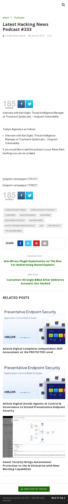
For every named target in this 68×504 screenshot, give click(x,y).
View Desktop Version (35, 489)
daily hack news (28, 215)
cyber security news (15, 210)
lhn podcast (54, 226)
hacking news (36, 220)
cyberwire (10, 215)
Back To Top (57, 498)
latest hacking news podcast (20, 226)
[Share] (21, 104)
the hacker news (13, 231)
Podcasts (19, 17)
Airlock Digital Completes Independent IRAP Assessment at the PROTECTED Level (33, 350)
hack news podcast (15, 220)
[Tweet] (29, 104)
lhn (41, 226)
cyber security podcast (42, 210)
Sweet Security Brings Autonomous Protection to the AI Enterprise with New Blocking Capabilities (31, 465)
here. (32, 153)
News (6, 17)
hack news (45, 215)
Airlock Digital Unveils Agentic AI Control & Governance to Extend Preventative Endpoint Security (34, 407)
